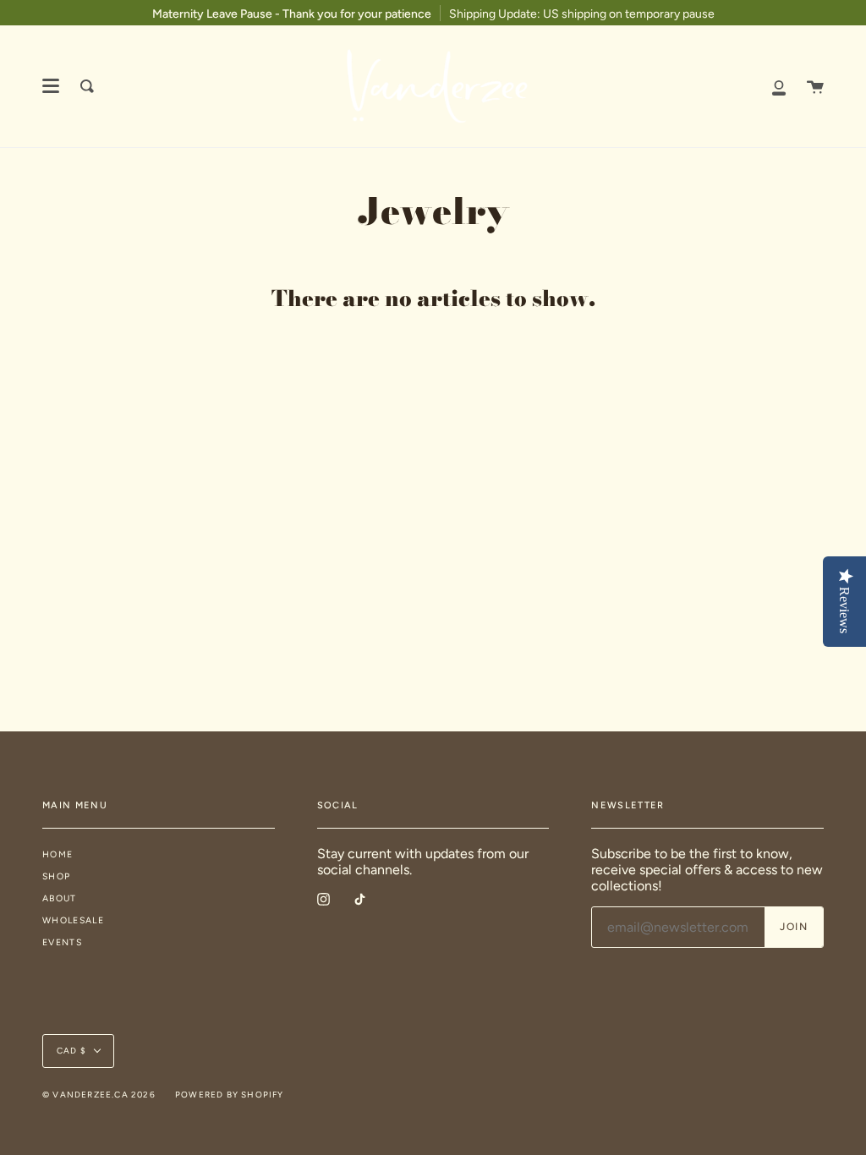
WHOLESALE (73, 920)
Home (57, 854)
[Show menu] (50, 86)
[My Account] (779, 86)
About (59, 898)
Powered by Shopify (229, 1094)
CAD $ (71, 1050)
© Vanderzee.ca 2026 (99, 1094)
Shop (56, 876)
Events (62, 942)
